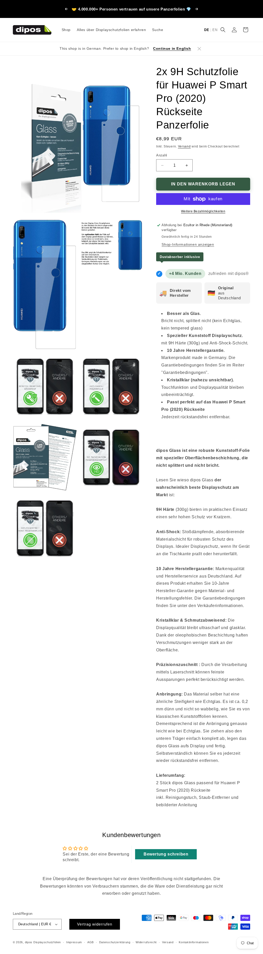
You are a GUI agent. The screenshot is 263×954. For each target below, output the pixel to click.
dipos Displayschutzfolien (43, 942)
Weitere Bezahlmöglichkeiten (203, 211)
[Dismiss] (199, 49)
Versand (184, 146)
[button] (223, 29)
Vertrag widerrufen (94, 924)
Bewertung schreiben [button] (166, 854)
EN (214, 30)
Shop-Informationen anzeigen (188, 244)
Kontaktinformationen (194, 942)
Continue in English (172, 48)
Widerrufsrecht (146, 942)
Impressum (74, 942)
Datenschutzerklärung (114, 942)
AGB (90, 942)
